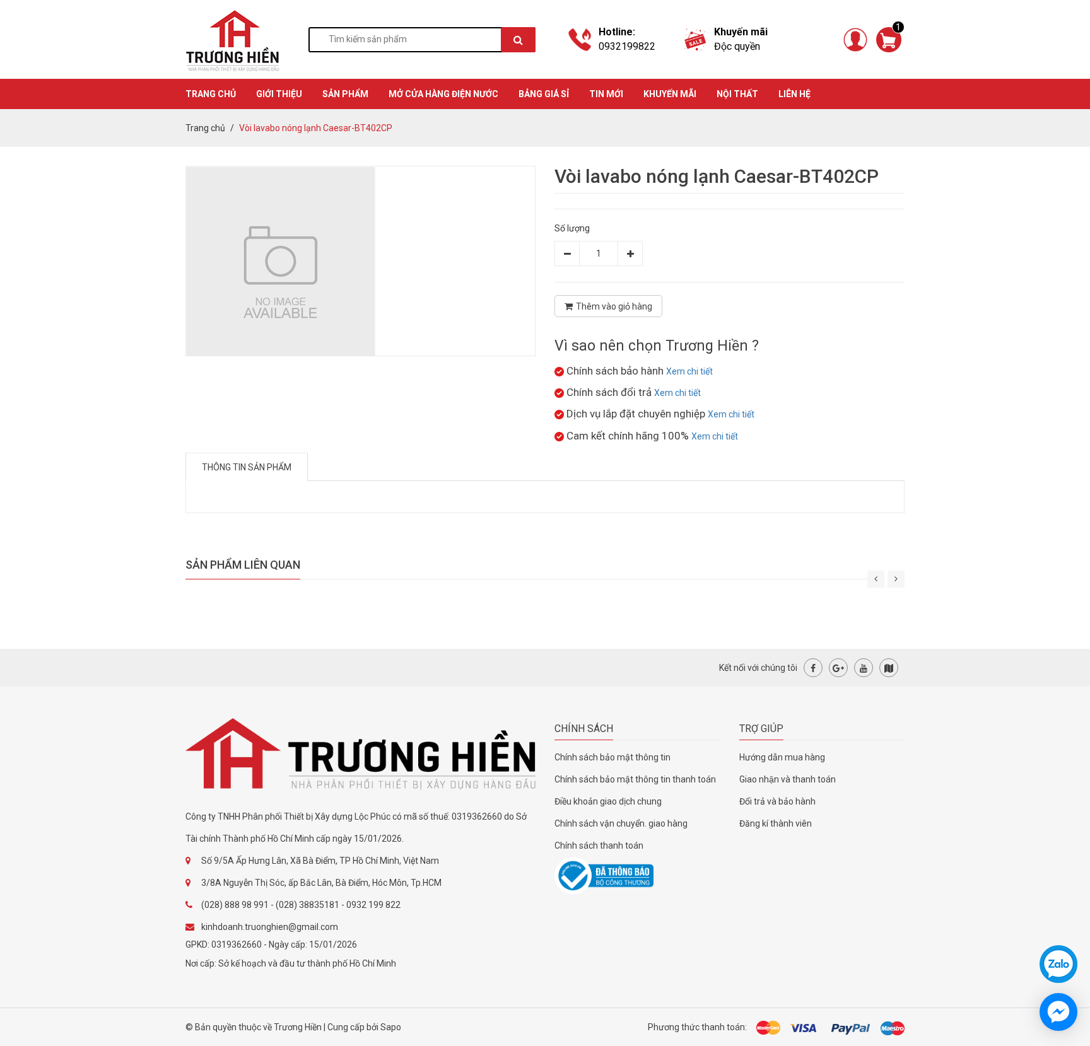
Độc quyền (737, 46)
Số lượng (572, 228)
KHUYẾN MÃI (669, 94)
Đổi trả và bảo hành (777, 801)
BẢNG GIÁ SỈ (544, 94)
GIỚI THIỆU (279, 94)
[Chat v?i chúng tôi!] (1058, 1012)
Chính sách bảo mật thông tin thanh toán (635, 779)
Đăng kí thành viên (775, 823)
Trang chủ (205, 128)
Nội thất (737, 94)
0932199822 (627, 46)
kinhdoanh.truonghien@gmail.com (269, 927)
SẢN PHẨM (345, 94)
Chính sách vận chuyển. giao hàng (621, 823)
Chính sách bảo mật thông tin (612, 757)
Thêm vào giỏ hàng (614, 306)
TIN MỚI (606, 94)
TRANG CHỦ (210, 94)
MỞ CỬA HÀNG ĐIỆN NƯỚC (443, 94)
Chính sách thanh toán (598, 845)
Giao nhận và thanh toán (787, 779)
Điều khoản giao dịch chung (608, 801)
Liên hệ (794, 94)
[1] (888, 38)
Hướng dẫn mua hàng (782, 757)
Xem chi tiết (689, 371)
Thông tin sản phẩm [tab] (246, 467)
